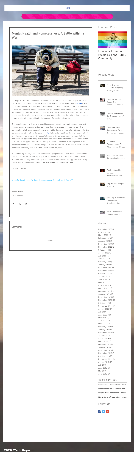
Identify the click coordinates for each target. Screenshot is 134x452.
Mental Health (17, 192)
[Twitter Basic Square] (103, 411)
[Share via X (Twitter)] (19, 203)
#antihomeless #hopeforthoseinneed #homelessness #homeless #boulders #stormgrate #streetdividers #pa (112, 385)
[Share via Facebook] (13, 203)
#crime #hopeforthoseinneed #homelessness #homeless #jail (112, 389)
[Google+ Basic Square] (107, 411)
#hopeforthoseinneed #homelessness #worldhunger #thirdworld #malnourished (112, 393)
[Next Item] (123, 40)
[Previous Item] (102, 40)
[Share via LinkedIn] (26, 203)
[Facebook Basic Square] (99, 411)
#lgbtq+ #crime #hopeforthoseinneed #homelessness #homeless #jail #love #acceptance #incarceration (112, 397)
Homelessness (18, 195)
